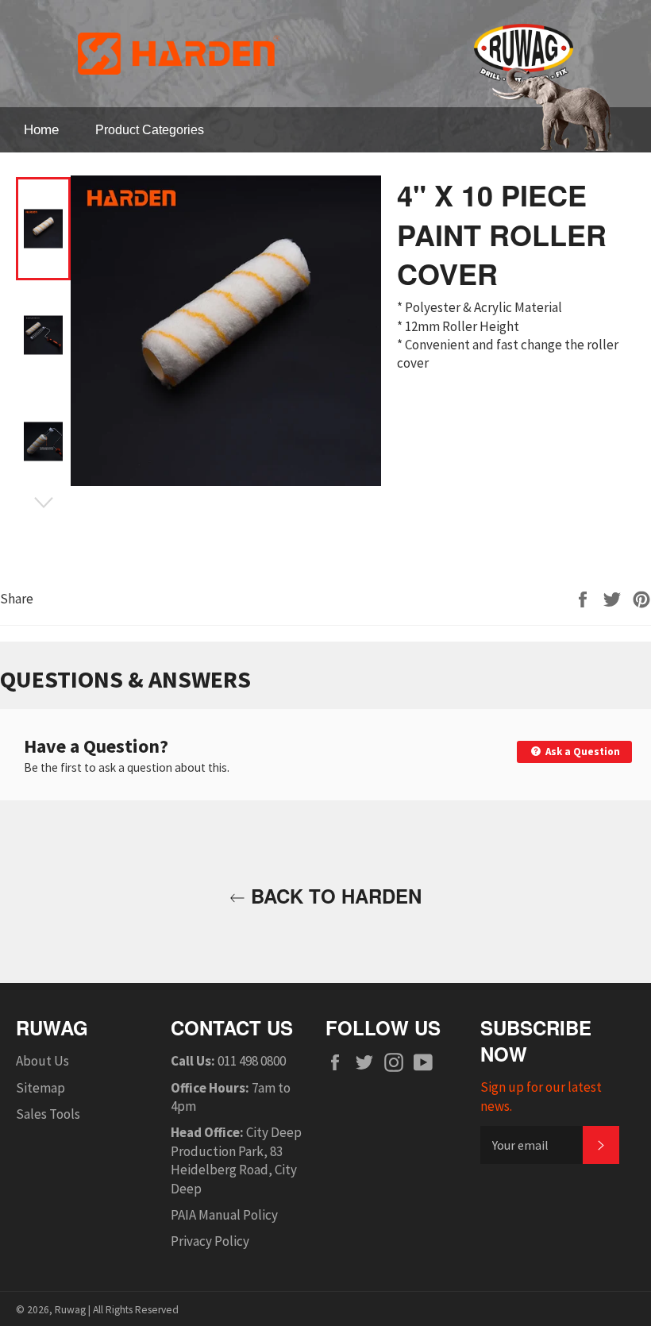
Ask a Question (581, 751)
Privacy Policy (210, 1241)
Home (41, 129)
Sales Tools (48, 1114)
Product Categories (149, 130)
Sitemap (40, 1088)
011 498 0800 (252, 1061)
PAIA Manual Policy (224, 1215)
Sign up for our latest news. (541, 1096)
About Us (42, 1061)
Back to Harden (333, 896)
